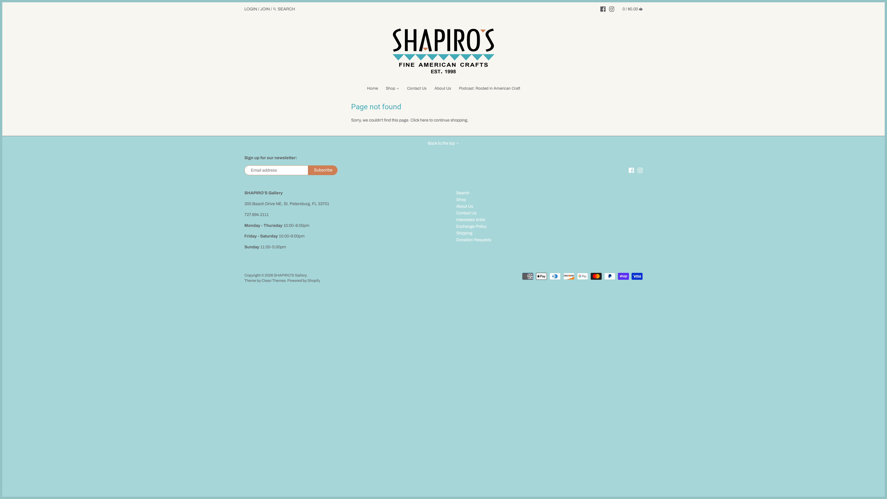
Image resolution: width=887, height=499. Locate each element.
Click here (419, 120)
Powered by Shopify (303, 281)
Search (462, 193)
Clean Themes (273, 281)
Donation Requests (473, 239)
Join (265, 9)
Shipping (464, 233)
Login (250, 9)
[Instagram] (611, 8)
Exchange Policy (471, 226)
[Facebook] (603, 8)
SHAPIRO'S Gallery (290, 275)
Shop (461, 199)
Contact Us (466, 213)
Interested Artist (470, 219)
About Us (464, 206)
